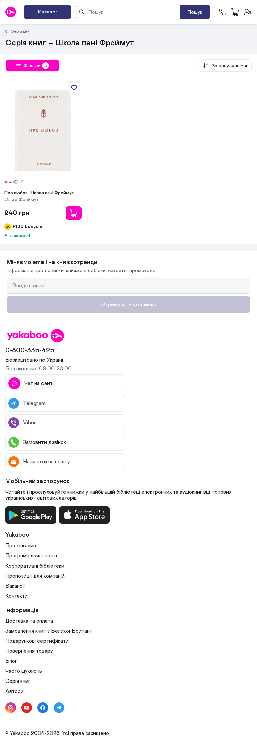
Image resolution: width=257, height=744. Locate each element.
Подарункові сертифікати (37, 641)
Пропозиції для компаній (35, 576)
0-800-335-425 (29, 350)
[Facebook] (42, 707)
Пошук (195, 12)
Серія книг (21, 31)
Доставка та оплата (29, 621)
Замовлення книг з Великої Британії (48, 631)
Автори (14, 691)
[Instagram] (10, 707)
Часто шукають (23, 671)
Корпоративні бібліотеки (34, 566)
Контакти (16, 596)
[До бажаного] (74, 87)
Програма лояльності (31, 556)
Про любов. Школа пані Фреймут (39, 193)
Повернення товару (29, 651)
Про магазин (20, 545)
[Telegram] (59, 707)
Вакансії (15, 586)
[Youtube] (26, 707)
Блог (11, 661)
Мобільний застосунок (37, 481)
